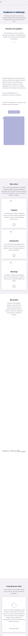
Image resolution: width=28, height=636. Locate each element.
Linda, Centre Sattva (14, 628)
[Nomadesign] (2, 1)
